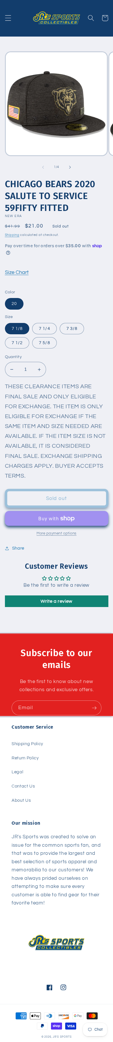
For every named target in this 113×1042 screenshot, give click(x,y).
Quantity (13, 357)
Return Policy (25, 758)
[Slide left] (43, 167)
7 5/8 (44, 342)
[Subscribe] (94, 708)
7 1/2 (17, 342)
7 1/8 (17, 328)
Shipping (12, 234)
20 (14, 303)
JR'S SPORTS (62, 1036)
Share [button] (18, 548)
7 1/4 (44, 328)
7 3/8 (72, 328)
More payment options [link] (56, 533)
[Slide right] (69, 167)
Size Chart (17, 272)
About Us (21, 800)
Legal (17, 772)
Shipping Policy (27, 743)
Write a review (56, 601)
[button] (8, 18)
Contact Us (23, 786)
